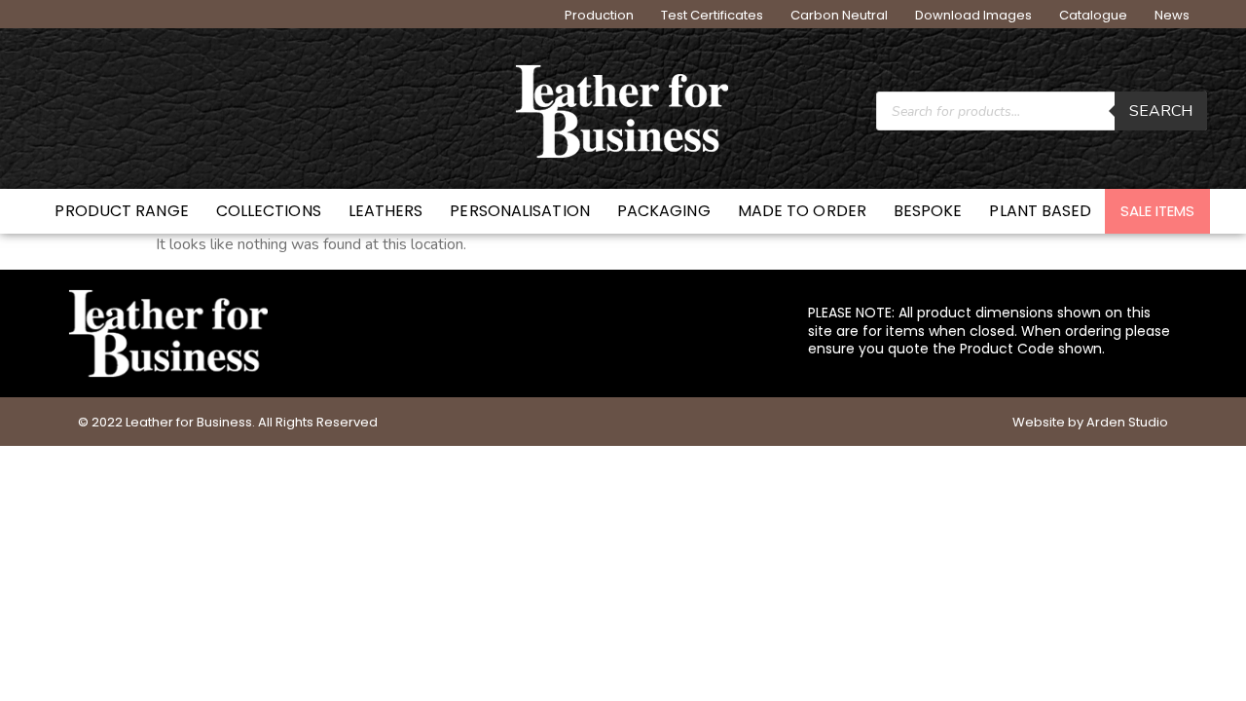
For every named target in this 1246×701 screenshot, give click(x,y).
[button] (1157, 211)
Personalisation (520, 211)
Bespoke (928, 211)
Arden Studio (1127, 422)
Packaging (664, 211)
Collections (268, 211)
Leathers (385, 211)
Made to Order (802, 211)
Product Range (121, 211)
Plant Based (1040, 211)
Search (1160, 111)
